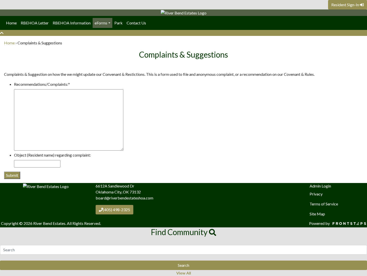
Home (11, 22)
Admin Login (320, 186)
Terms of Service (324, 203)
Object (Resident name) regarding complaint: (52, 155)
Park (118, 22)
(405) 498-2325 (116, 209)
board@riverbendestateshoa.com (124, 197)
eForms (101, 22)
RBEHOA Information (72, 22)
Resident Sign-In (345, 4)
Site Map (317, 213)
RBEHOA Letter (35, 22)
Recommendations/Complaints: (42, 84)
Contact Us (136, 22)
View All (183, 273)
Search (183, 265)
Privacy (316, 193)
